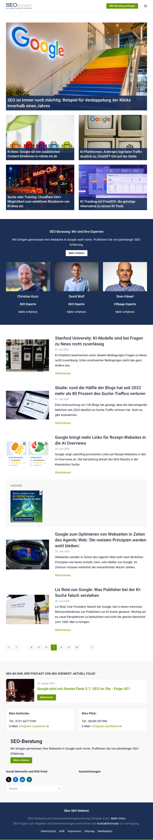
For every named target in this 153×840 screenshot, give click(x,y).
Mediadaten (105, 831)
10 (76, 647)
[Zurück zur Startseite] (19, 6)
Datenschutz (48, 831)
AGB (61, 831)
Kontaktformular (108, 823)
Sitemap (90, 831)
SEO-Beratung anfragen (122, 5)
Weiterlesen (63, 373)
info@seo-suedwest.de (34, 726)
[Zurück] (9, 647)
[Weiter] (92, 647)
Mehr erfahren (76, 253)
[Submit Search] (59, 788)
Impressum (74, 831)
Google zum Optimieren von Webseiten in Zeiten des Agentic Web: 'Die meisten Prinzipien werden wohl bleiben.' (100, 540)
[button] (145, 6)
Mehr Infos (118, 818)
